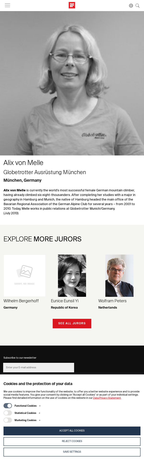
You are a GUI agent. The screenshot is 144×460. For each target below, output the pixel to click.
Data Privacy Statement (107, 398)
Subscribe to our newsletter (20, 358)
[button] (129, 5)
